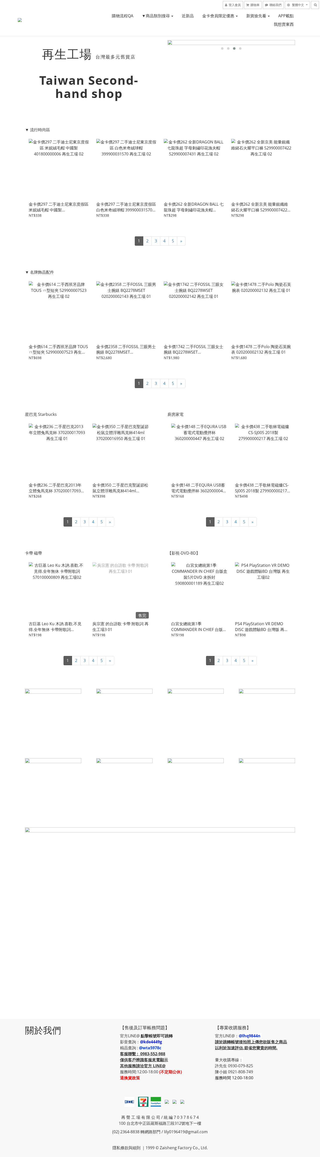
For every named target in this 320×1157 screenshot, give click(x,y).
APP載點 (286, 15)
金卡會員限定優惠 (218, 15)
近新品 (188, 15)
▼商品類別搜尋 (156, 15)
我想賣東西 (284, 24)
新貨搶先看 (256, 15)
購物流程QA (122, 15)
